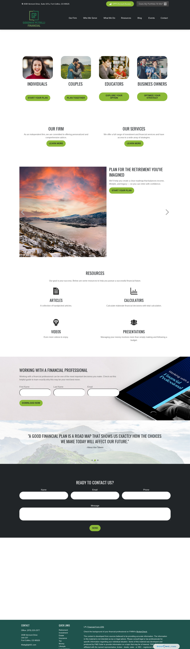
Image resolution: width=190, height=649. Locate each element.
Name (44, 490)
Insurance (63, 638)
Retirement (63, 630)
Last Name (58, 387)
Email (90, 387)
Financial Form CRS (95, 627)
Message (95, 506)
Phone (146, 490)
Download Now (31, 403)
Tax (60, 641)
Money (61, 644)
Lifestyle (62, 646)
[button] (73, 18)
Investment (63, 633)
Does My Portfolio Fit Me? (151, 3)
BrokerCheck (141, 632)
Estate (61, 635)
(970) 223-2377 (33, 630)
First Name (24, 387)
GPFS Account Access (122, 4)
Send (95, 528)
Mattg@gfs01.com (28, 645)
